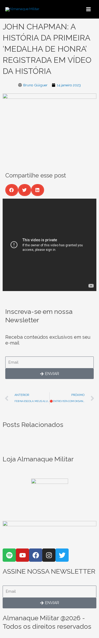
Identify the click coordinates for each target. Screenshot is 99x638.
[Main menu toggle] (88, 9)
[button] (11, 190)
